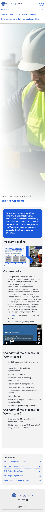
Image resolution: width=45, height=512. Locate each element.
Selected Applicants (26, 19)
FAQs (18, 14)
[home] (11, 4)
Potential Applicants (9, 19)
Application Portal (8, 14)
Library (38, 19)
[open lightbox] (22, 256)
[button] (41, 4)
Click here (11, 315)
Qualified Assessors (28, 14)
